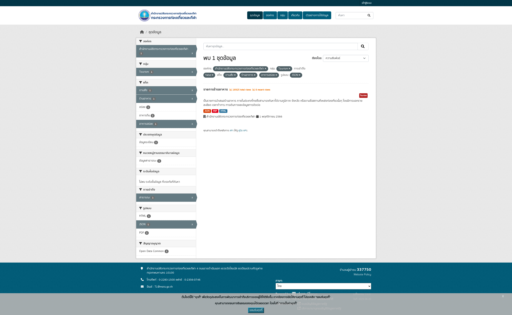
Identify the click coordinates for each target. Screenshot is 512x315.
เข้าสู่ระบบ (367, 3)
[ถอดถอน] (265, 68)
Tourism (363, 95)
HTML (223, 111)
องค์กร (270, 15)
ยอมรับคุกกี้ (256, 310)
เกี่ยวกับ (295, 15)
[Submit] (369, 15)
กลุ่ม (282, 15)
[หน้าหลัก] (142, 32)
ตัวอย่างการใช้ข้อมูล (317, 15)
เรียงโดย (316, 58)
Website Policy (362, 275)
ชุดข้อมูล (255, 15)
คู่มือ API (242, 130)
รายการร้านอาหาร (216, 89)
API (231, 130)
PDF (215, 111)
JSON (207, 111)
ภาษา (279, 281)
